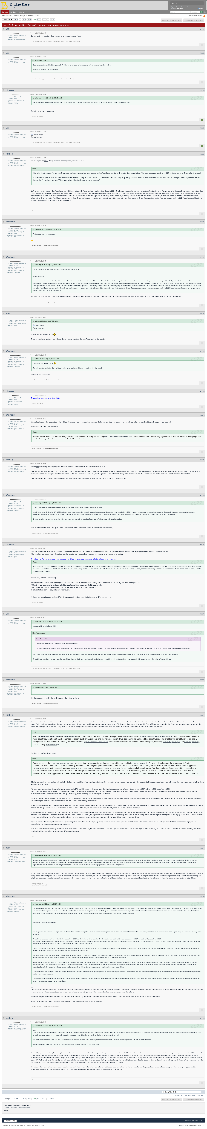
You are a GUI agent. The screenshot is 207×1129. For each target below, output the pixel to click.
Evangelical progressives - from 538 (45, 398)
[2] (79, 741)
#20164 (202, 128)
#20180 (202, 1018)
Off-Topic (22, 16)
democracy (195, 742)
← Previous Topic (178, 1095)
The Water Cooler (33, 16)
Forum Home (15, 1125)
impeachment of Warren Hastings (82, 768)
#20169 (202, 351)
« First (16, 19)
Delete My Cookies (25, 1125)
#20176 (202, 680)
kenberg (9, 154)
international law (51, 744)
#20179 (202, 896)
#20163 (202, 90)
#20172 (202, 460)
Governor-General (103, 768)
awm (8, 848)
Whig (92, 763)
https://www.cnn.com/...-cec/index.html (44, 427)
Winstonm (10, 222)
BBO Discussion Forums (10, 16)
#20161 (202, 29)
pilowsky (10, 90)
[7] (197, 773)
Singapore (141, 659)
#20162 (202, 53)
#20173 (202, 495)
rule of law (187, 742)
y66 (7, 29)
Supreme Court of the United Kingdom (96, 742)
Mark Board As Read (38, 1125)
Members (13, 12)
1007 (24, 19)
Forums (5, 12)
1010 (38, 19)
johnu (8, 313)
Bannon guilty (35, 36)
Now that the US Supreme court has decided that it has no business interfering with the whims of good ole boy (74, 559)
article (46, 161)
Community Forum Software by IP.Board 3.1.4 (191, 1125)
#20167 (202, 257)
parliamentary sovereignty (171, 742)
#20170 (202, 391)
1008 (29, 19)
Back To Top (6, 1125)
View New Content (195, 16)
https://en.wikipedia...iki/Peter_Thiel (44, 626)
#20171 (202, 415)
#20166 (202, 222)
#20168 (202, 313)
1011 (43, 19)
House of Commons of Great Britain (62, 763)
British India (116, 768)
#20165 (202, 154)
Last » (52, 19)
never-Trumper (185, 173)
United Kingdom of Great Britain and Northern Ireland (155, 736)
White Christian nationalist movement (118, 437)
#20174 (202, 544)
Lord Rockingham (139, 763)
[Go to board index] (16, 5)
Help (201, 8)
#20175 (202, 614)
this (37, 467)
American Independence (41, 768)
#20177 (202, 715)
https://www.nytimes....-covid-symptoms (45, 69)
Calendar (22, 12)
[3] (58, 744)
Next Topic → (200, 1095)
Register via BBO (177, 8)
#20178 (202, 848)
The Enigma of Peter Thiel (45, 643)
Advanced (204, 12)
